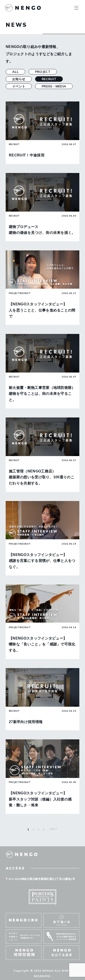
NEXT (54, 829)
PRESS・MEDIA (54, 86)
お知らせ (18, 79)
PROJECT (42, 72)
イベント (18, 86)
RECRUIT (49, 79)
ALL (15, 72)
